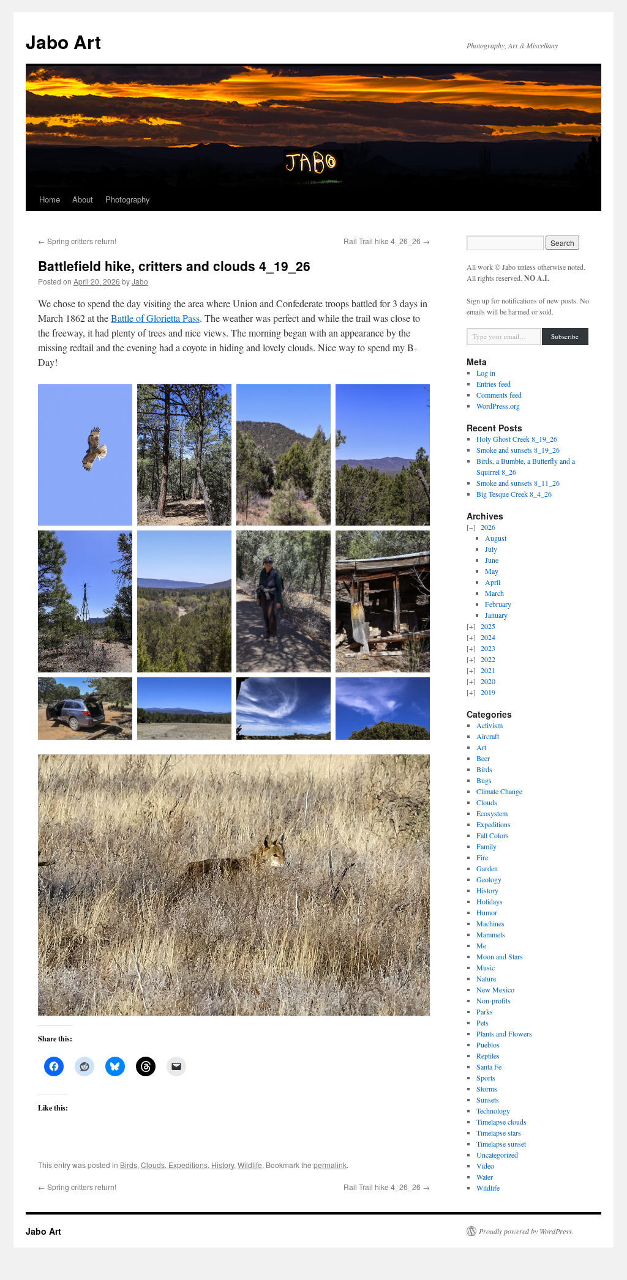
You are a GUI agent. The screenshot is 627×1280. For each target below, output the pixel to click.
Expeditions (188, 1164)
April (492, 582)
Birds (128, 1164)
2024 (488, 637)
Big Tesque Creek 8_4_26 (514, 494)
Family (486, 846)
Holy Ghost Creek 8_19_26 (516, 439)
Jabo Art (63, 41)
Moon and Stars (499, 956)
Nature (486, 978)
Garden (487, 868)
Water (484, 1176)
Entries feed (493, 384)
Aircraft (487, 736)
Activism (489, 725)
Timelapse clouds (501, 1121)
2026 (488, 527)
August (495, 538)
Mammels (490, 934)
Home (49, 199)
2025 (488, 626)
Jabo (140, 281)
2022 (488, 659)
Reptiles (488, 1055)
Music (485, 967)
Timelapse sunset (501, 1143)
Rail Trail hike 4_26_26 (387, 241)
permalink (330, 1164)
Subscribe (565, 336)
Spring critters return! (77, 241)
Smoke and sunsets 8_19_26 (518, 450)
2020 (488, 681)
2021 (488, 670)
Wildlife (250, 1164)
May (491, 571)
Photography (127, 199)
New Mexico (495, 989)
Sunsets (487, 1099)
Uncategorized (497, 1154)
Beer (483, 758)
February (498, 604)
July (491, 549)
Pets (482, 1022)
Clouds (153, 1164)
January (496, 615)
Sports (485, 1077)
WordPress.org (498, 406)
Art (481, 747)
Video (485, 1165)
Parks (484, 1011)
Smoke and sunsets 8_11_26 (518, 483)
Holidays (489, 901)
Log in (485, 373)
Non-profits (493, 1000)
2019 (488, 692)
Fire (482, 857)
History (222, 1164)
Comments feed (499, 395)
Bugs (484, 780)
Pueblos (488, 1044)
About (82, 199)
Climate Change (499, 791)
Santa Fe (488, 1066)
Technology (493, 1110)
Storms (486, 1088)
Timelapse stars (498, 1132)
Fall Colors (492, 835)
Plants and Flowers (504, 1033)
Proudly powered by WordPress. (526, 1231)
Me (481, 945)
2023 (488, 648)
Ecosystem (492, 813)
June (491, 560)
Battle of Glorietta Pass (155, 317)
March (494, 593)
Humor (486, 912)
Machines (490, 923)
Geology (488, 879)
